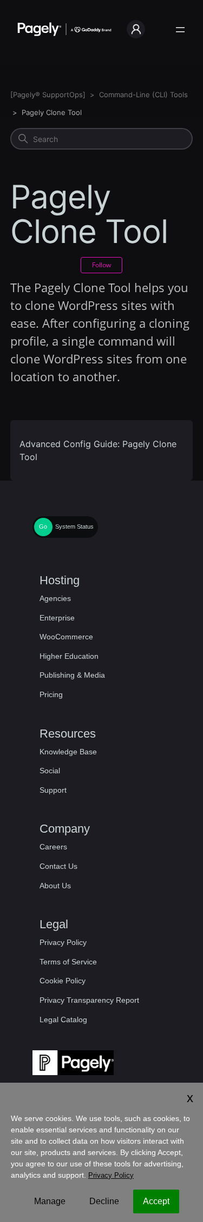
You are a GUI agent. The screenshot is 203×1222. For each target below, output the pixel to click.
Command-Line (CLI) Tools (143, 94)
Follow (101, 264)
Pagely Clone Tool (52, 112)
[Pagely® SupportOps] (48, 94)
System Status (74, 526)
